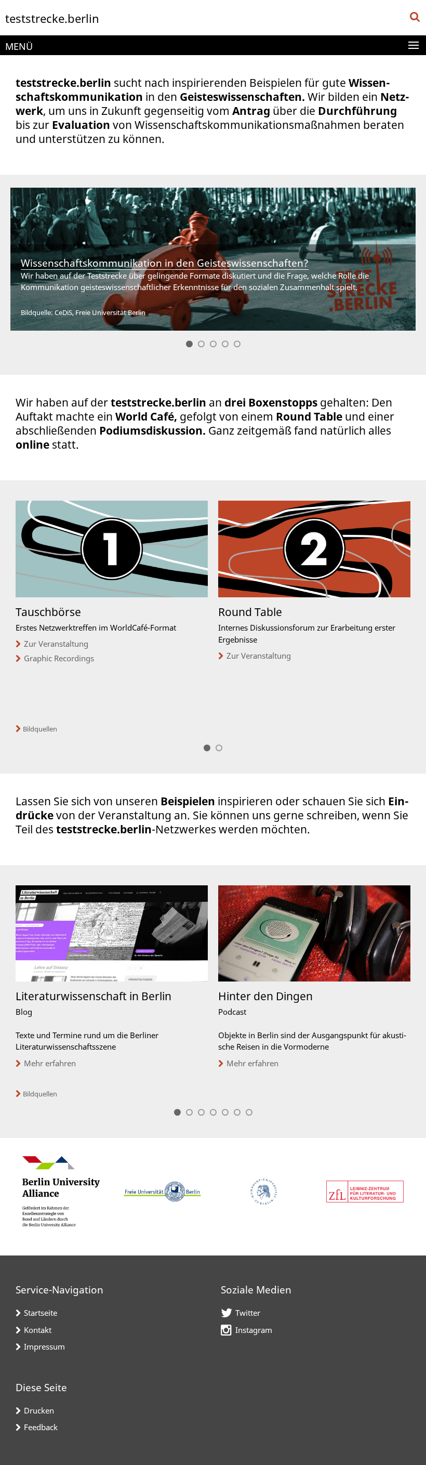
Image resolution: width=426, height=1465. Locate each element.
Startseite (40, 1312)
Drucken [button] (39, 1410)
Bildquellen (40, 729)
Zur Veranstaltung (56, 643)
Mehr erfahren (50, 1063)
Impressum (44, 1346)
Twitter (247, 1312)
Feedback (41, 1427)
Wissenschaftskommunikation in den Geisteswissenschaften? (165, 263)
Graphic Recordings (59, 658)
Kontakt (37, 1330)
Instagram (253, 1330)
